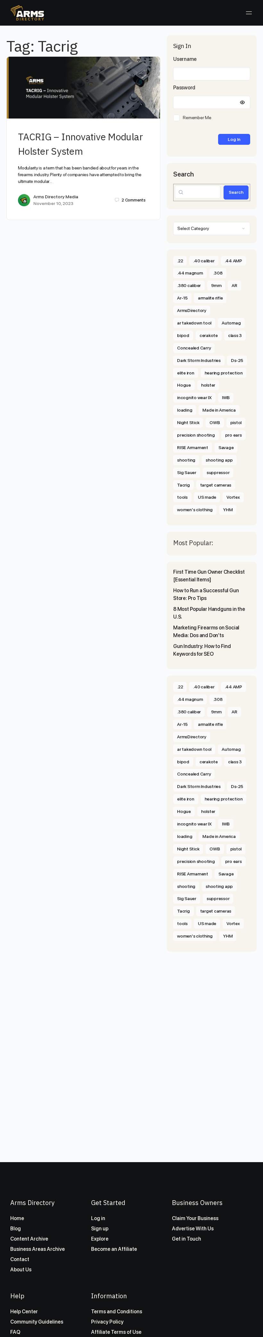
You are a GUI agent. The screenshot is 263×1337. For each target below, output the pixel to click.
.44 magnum (190, 272)
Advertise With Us (193, 1229)
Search (183, 174)
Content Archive (29, 1239)
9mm (216, 285)
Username (185, 59)
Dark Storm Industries (199, 360)
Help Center (24, 1311)
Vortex (233, 497)
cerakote (208, 335)
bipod (183, 335)
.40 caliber (203, 260)
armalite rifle (210, 297)
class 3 (235, 335)
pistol (236, 422)
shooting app (219, 460)
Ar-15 (182, 297)
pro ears (233, 435)
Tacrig (183, 485)
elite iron (185, 372)
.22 (180, 260)
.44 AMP (233, 260)
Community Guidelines (36, 1322)
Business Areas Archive (37, 1249)
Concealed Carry (194, 347)
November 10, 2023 (53, 203)
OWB (214, 422)
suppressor (218, 472)
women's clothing (195, 509)
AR (234, 285)
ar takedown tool (194, 322)
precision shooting (196, 435)
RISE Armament (192, 447)
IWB (226, 397)
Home (17, 1218)
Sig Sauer (186, 472)
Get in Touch (186, 1239)
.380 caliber (189, 285)
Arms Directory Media (55, 196)
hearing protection (224, 372)
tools (182, 497)
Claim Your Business (195, 1218)
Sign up (99, 1229)
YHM (228, 509)
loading (184, 410)
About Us (20, 1270)
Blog (15, 1229)
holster (208, 385)
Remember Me (197, 117)
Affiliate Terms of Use (116, 1332)
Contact (19, 1259)
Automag (231, 322)
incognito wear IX (194, 397)
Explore (99, 1239)
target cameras (216, 485)
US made (207, 497)
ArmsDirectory (191, 310)
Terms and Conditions (116, 1311)
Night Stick (188, 422)
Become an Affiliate (114, 1249)
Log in (98, 1218)
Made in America (218, 410)
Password (184, 88)
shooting (186, 460)
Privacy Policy (107, 1322)
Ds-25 (237, 360)
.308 (218, 272)
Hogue (184, 385)
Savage (226, 447)
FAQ (15, 1332)
